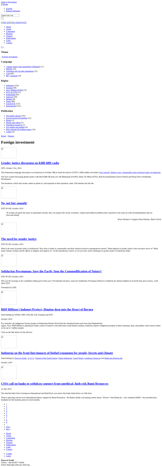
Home (3, 136)
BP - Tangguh (11, 76)
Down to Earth (20, 358)
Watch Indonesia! (65, 358)
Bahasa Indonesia (13, 11)
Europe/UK (10, 104)
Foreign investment (9, 57)
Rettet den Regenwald (113, 358)
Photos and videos (13, 123)
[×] (2, 47)
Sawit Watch (78, 358)
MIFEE (9, 69)
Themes (11, 136)
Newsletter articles (13, 116)
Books (8, 120)
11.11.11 (30, 358)
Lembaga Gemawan (92, 358)
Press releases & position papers (19, 129)
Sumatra (9, 88)
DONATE (22, 22)
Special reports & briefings (16, 118)
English (9, 9)
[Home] (4, 4)
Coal (8, 73)
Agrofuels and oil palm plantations (20, 71)
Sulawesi (9, 97)
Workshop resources (14, 125)
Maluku (9, 99)
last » (8, 429)
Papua (8, 101)
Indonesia (10, 85)
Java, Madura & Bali (14, 90)
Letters (9, 132)
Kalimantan (10, 95)
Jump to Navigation (9, 2)
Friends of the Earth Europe (46, 358)
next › (8, 427)
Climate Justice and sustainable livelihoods (23, 67)
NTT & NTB (11, 92)
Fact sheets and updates (15, 127)
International (11, 106)
